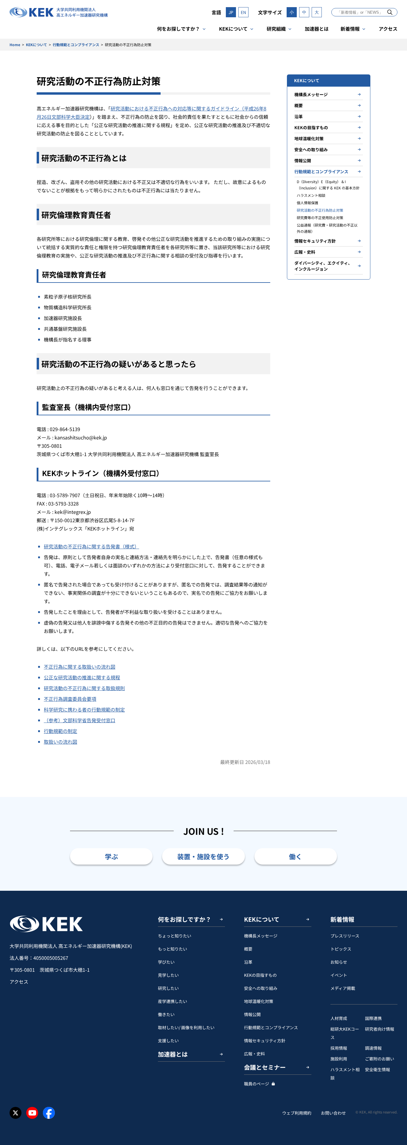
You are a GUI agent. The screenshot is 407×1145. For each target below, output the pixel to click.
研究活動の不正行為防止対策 (320, 210)
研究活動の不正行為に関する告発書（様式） (91, 546)
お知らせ (338, 962)
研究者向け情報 (379, 1029)
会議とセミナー (265, 1067)
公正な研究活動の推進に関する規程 (82, 677)
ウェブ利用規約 (296, 1113)
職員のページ (256, 1084)
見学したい (168, 975)
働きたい (166, 1014)
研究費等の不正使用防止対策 (320, 217)
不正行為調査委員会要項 (70, 698)
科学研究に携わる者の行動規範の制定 (84, 709)
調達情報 (373, 1048)
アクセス (388, 28)
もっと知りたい (172, 949)
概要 (298, 105)
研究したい (168, 988)
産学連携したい (172, 1001)
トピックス (340, 949)
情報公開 (302, 160)
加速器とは (317, 28)
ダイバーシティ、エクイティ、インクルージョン (323, 266)
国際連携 (373, 1018)
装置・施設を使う (203, 856)
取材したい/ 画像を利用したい (186, 1027)
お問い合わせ (333, 1113)
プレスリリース (344, 936)
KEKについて (233, 28)
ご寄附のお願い (379, 1059)
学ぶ (111, 856)
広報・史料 (304, 252)
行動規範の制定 (60, 730)
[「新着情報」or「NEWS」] (389, 12)
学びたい (166, 962)
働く (295, 856)
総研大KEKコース (344, 1033)
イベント (338, 975)
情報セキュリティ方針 (315, 241)
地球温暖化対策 (309, 138)
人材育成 (338, 1018)
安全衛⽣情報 (377, 1069)
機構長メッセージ (311, 94)
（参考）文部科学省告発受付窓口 (79, 720)
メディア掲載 (342, 988)
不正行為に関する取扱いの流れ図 (79, 666)
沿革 (298, 116)
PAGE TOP (393, 891)
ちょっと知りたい (174, 936)
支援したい (168, 1040)
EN (243, 12)
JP (231, 12)
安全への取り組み (311, 149)
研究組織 (276, 28)
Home (15, 44)
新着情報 (350, 28)
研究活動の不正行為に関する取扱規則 (84, 688)
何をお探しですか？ (178, 28)
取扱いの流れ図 (60, 741)
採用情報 (338, 1048)
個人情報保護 (307, 202)
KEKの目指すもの (311, 127)
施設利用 (338, 1059)
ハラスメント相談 (311, 195)
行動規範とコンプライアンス (76, 44)
